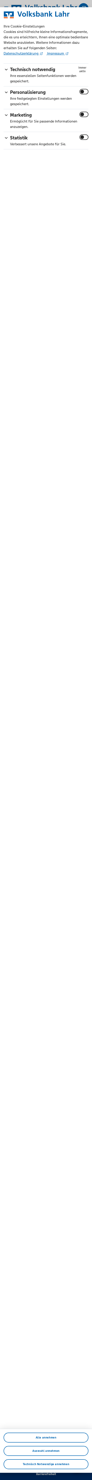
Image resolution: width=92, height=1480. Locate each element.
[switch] (83, 91)
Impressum (55, 53)
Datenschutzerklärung (21, 53)
